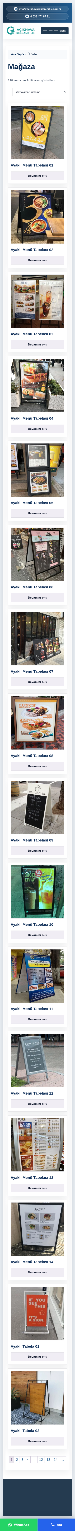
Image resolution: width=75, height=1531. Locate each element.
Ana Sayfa (17, 54)
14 (56, 1459)
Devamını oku (37, 175)
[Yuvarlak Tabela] (20, 31)
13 (48, 1459)
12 (41, 1459)
